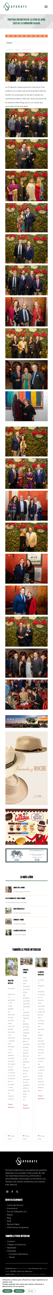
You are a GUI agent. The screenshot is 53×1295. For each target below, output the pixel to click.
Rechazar (19, 1291)
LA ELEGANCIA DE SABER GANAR (15, 898)
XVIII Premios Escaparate (17, 1227)
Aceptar (7, 1291)
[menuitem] (46, 8)
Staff (9, 1221)
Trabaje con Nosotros (16, 1244)
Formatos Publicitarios (18, 1254)
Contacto (11, 1241)
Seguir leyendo (11, 1106)
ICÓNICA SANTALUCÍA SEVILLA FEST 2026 (41, 1049)
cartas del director (21, 902)
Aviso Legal (39, 1274)
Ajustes (30, 1291)
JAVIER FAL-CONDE (19, 887)
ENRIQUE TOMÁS (18, 920)
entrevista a (26, 891)
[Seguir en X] (17, 1192)
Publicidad (11, 1251)
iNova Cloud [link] (22, 1268)
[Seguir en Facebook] (12, 1192)
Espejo (9, 43)
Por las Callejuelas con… (17, 1211)
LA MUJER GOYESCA (19, 930)
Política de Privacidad (24, 1274)
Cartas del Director (15, 1205)
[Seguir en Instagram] (7, 1192)
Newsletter (11, 1248)
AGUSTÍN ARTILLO (19, 909)
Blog (24, 924)
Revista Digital (13, 1224)
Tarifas (12, 1257)
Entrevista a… (12, 1208)
